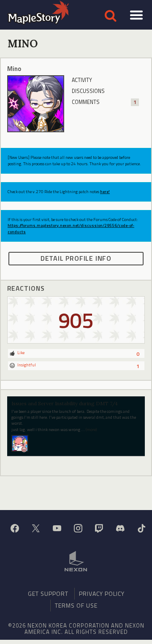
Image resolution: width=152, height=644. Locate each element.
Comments (104, 102)
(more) (91, 429)
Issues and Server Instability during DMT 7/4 (64, 403)
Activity (82, 80)
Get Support (48, 593)
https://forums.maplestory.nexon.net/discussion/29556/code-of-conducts (71, 228)
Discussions (88, 91)
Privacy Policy (102, 593)
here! (105, 191)
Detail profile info (76, 258)
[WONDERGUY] (19, 442)
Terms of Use (76, 605)
